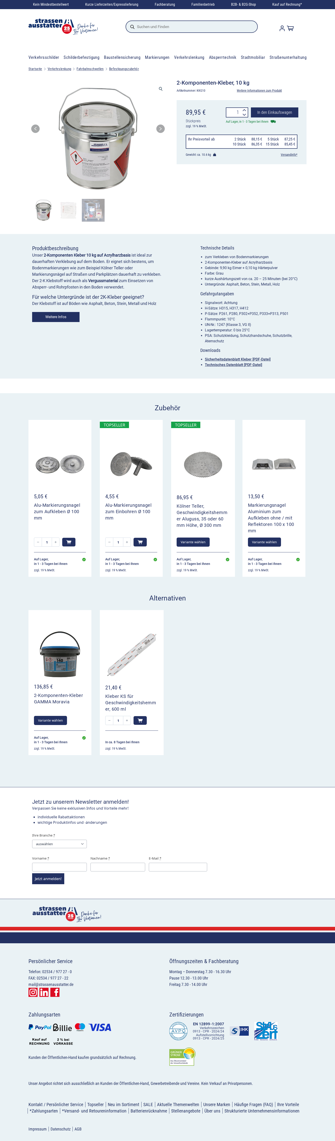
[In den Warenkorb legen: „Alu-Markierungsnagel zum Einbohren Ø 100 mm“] (140, 542)
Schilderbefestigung (81, 57)
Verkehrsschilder (43, 57)
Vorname (40, 858)
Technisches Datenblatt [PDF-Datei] (233, 365)
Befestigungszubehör (124, 69)
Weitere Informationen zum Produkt (259, 90)
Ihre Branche (43, 835)
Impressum (37, 1129)
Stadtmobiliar (253, 57)
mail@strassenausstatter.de (50, 984)
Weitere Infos (55, 317)
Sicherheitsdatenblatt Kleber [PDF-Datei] (238, 359)
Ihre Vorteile (288, 1104)
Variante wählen (193, 542)
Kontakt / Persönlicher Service (55, 1104)
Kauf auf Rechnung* (287, 4)
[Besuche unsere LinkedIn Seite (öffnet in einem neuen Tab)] (44, 992)
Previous (35, 130)
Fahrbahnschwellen (90, 69)
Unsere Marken (216, 1104)
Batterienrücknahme (149, 1111)
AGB (78, 1129)
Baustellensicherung (122, 57)
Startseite (35, 69)
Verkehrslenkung (189, 57)
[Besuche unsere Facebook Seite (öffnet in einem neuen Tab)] (54, 992)
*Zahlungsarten (44, 1111)
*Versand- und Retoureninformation (94, 1111)
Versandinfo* (289, 154)
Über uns (212, 1111)
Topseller (95, 1104)
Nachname (100, 858)
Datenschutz (61, 1129)
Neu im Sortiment (123, 1104)
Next (160, 130)
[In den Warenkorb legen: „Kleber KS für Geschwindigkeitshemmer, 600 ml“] (140, 720)
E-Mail (155, 858)
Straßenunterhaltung (288, 57)
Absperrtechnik (223, 57)
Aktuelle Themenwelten (178, 1104)
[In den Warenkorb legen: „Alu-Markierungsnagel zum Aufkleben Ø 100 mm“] (68, 542)
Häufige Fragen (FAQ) (253, 1104)
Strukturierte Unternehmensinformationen (261, 1111)
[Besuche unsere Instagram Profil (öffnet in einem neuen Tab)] (33, 992)
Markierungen (157, 57)
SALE (148, 1104)
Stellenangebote (185, 1111)
